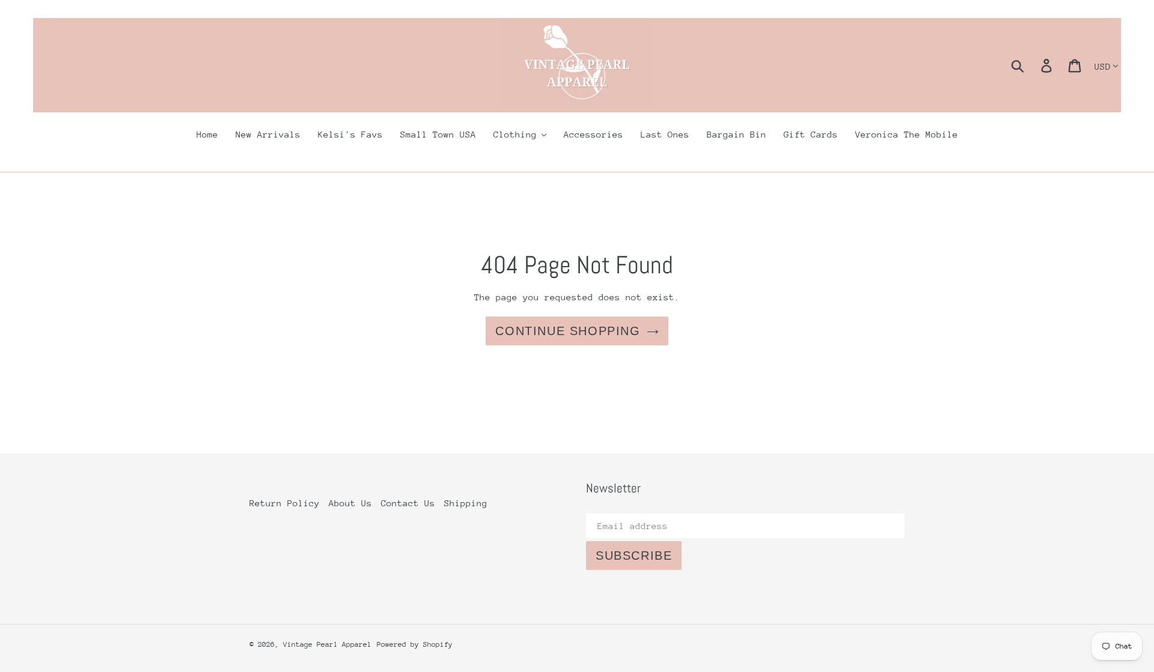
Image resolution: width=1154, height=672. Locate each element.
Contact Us (408, 503)
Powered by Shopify (415, 644)
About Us (350, 503)
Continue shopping (567, 331)
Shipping (465, 503)
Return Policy (284, 503)
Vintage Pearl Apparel (327, 644)
